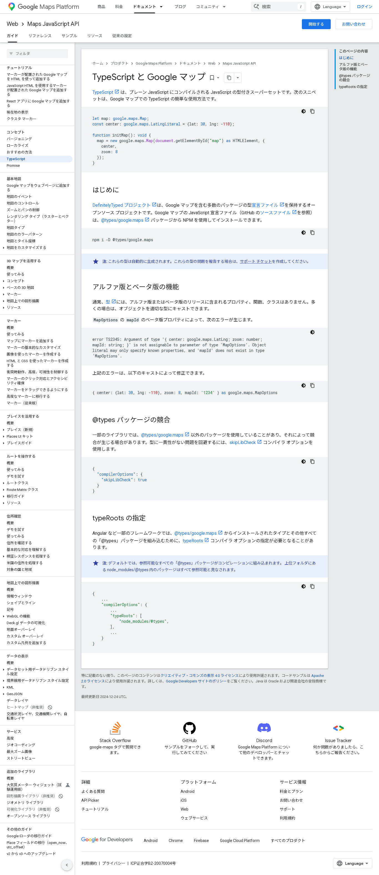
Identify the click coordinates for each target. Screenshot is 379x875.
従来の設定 (122, 35)
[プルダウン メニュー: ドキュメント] (163, 6)
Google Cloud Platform (240, 840)
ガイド (12, 35)
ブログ (180, 6)
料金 (119, 6)
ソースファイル (275, 212)
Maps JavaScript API (53, 24)
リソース (94, 35)
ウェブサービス (194, 818)
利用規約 (287, 818)
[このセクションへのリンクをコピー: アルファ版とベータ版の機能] (184, 287)
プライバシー (113, 863)
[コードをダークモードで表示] (303, 111)
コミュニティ (207, 6)
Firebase (201, 840)
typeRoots (193, 540)
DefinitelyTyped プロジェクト (121, 205)
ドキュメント (144, 6)
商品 (101, 6)
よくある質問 (93, 791)
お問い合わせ (353, 24)
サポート (287, 809)
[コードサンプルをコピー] (312, 111)
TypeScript (102, 92)
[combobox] (278, 7)
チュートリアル (94, 809)
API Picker (90, 800)
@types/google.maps (122, 220)
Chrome (176, 840)
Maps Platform (59, 7)
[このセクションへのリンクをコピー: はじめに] (124, 190)
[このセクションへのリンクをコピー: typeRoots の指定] (151, 518)
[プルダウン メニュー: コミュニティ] (226, 6)
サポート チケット (256, 261)
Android (187, 791)
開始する (316, 24)
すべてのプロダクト (288, 840)
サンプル (69, 35)
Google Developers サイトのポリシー (196, 681)
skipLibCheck (242, 442)
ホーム (97, 63)
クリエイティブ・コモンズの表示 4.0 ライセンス (199, 676)
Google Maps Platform (154, 63)
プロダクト (119, 63)
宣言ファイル (265, 205)
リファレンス (40, 35)
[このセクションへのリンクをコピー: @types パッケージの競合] (175, 420)
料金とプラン (291, 791)
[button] (36, 247)
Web (12, 24)
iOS (184, 800)
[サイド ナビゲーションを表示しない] (66, 865)
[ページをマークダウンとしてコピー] (229, 77)
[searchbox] (37, 53)
